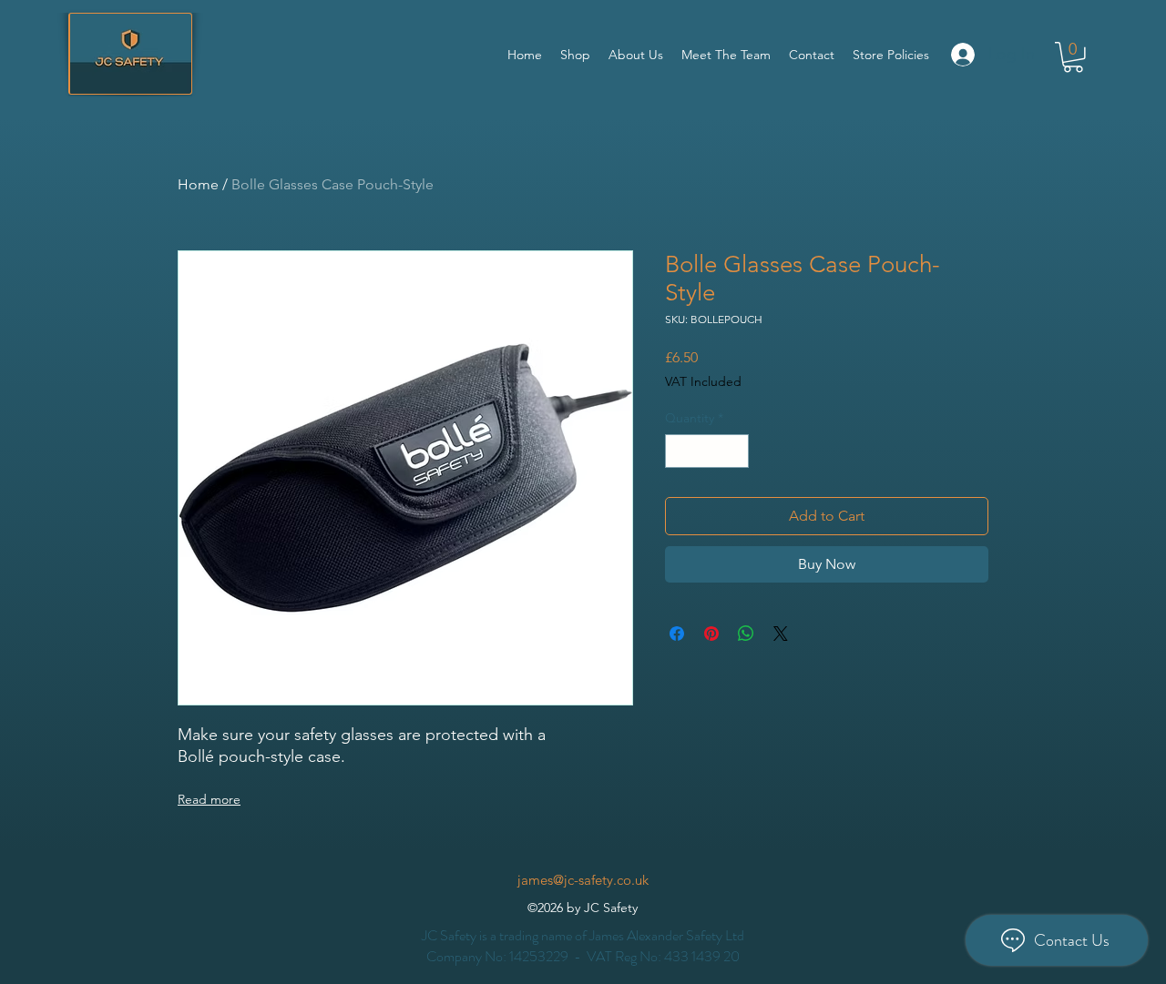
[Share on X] (781, 633)
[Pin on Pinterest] (711, 633)
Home (198, 184)
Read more (209, 799)
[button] (1073, 57)
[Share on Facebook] (677, 633)
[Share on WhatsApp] (746, 633)
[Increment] (734, 451)
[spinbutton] (706, 451)
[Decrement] (679, 451)
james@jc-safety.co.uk (583, 879)
